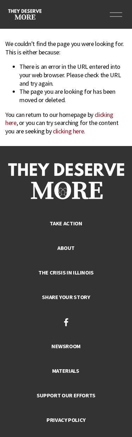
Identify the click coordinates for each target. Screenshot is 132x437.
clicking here (68, 131)
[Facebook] (66, 322)
